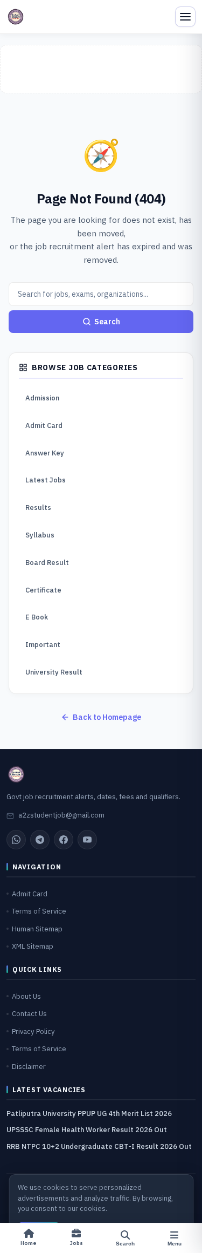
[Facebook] (63, 839)
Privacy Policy (33, 1031)
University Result (53, 672)
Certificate (43, 590)
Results (38, 507)
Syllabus (39, 535)
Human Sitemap (37, 929)
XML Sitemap (32, 946)
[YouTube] (87, 839)
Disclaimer (29, 1066)
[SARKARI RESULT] (15, 17)
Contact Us (29, 1013)
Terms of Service (39, 911)
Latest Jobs (45, 480)
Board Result (47, 562)
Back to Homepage (107, 717)
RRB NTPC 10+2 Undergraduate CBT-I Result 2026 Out (99, 1146)
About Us (26, 996)
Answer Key (44, 453)
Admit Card (43, 425)
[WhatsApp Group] (16, 839)
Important (42, 644)
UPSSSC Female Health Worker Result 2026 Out (86, 1129)
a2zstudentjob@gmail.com (61, 815)
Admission (42, 398)
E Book (36, 617)
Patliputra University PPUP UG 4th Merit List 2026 (89, 1113)
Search (107, 321)
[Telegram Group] (40, 839)
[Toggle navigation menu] (185, 16)
